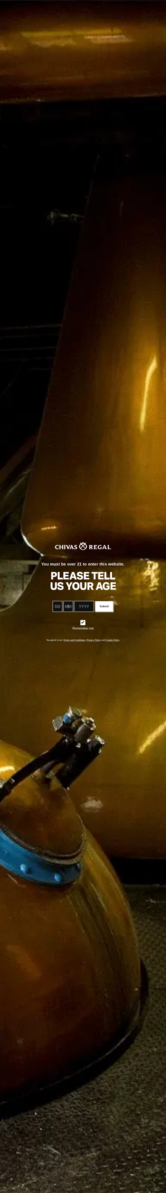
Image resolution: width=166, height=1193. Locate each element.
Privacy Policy (93, 640)
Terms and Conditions (74, 640)
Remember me (83, 628)
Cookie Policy (112, 640)
